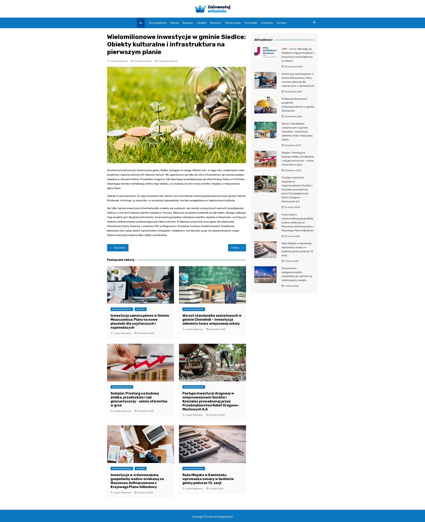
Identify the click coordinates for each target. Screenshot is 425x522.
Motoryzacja (233, 23)
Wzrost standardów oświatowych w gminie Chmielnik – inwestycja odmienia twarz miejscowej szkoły (212, 320)
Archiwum (267, 23)
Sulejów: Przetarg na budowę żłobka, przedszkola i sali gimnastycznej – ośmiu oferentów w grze (139, 399)
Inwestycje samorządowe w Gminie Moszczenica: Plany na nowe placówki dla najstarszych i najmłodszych (140, 321)
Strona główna (158, 23)
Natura (174, 23)
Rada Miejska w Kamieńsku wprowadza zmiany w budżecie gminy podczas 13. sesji (208, 479)
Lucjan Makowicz (119, 61)
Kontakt (282, 23)
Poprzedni (119, 247)
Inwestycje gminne (168, 61)
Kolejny (235, 247)
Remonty (215, 23)
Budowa (188, 23)
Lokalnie (201, 23)
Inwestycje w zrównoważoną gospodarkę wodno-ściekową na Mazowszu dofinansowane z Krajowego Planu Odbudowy (137, 481)
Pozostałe (251, 23)
